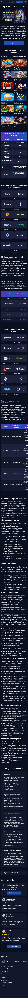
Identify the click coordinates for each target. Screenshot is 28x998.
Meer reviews (14, 946)
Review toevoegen (14, 893)
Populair (3, 56)
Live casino (9, 56)
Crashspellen (17, 56)
